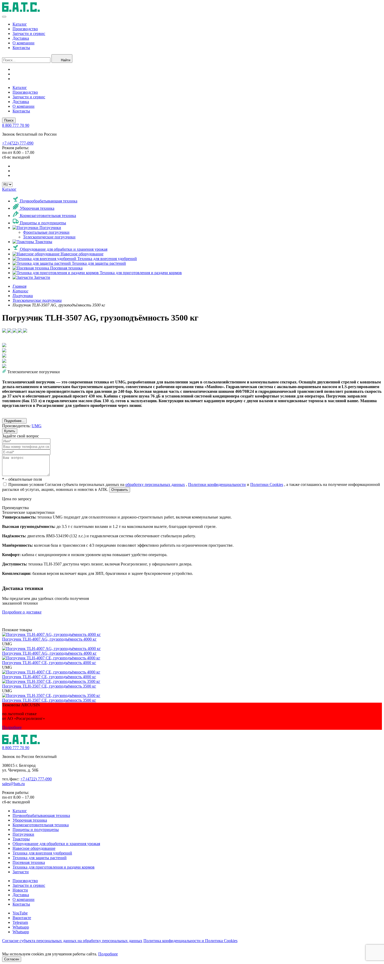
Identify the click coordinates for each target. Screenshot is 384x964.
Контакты (21, 47)
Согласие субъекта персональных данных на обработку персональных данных (72, 940)
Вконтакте (22, 917)
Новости (20, 890)
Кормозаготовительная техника (47, 215)
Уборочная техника (36, 208)
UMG (37, 426)
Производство (25, 29)
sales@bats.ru (13, 783)
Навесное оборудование (81, 254)
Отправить (119, 490)
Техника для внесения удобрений (106, 258)
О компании (23, 43)
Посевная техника (66, 268)
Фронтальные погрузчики (46, 232)
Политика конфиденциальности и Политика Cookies (190, 940)
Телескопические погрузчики (49, 237)
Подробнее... (14, 421)
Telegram (20, 922)
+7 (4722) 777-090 (36, 779)
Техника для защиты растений (98, 263)
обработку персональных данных (155, 484)
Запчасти (41, 277)
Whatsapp (21, 927)
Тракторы (43, 241)
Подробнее (12, 727)
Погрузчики (49, 227)
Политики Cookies (266, 484)
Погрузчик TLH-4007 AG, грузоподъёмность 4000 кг (49, 639)
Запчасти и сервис (29, 33)
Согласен (11, 959)
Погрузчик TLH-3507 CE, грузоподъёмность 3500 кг (49, 686)
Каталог (20, 24)
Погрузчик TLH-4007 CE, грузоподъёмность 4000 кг (49, 662)
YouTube (20, 913)
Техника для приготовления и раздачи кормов (140, 272)
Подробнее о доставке (22, 612)
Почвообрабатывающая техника (48, 201)
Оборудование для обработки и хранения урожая (63, 249)
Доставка (21, 38)
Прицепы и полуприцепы (42, 223)
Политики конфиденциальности (217, 484)
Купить (9, 431)
